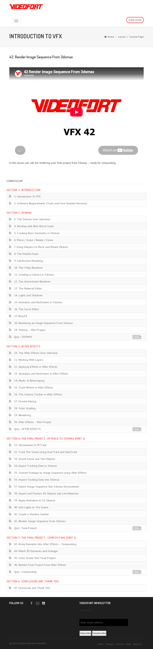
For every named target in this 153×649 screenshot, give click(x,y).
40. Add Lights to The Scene (31, 507)
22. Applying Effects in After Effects (35, 366)
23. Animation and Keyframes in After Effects (41, 373)
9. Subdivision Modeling (28, 260)
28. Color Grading (25, 408)
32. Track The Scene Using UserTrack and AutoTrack (45, 452)
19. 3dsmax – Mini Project (30, 330)
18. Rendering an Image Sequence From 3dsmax (43, 323)
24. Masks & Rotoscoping (29, 380)
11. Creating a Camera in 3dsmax (34, 274)
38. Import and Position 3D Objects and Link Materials (46, 493)
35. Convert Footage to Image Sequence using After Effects (50, 472)
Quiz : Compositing (25, 571)
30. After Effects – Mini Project (32, 422)
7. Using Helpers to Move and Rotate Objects (41, 247)
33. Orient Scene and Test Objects (34, 459)
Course (122, 36)
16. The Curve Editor (26, 309)
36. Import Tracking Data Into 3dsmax (37, 479)
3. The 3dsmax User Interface (32, 219)
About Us (137, 644)
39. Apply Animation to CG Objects (34, 500)
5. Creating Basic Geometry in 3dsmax (37, 233)
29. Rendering (22, 415)
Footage (109, 644)
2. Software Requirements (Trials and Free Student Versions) (50, 203)
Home (111, 36)
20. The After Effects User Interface (36, 353)
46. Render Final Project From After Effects (40, 565)
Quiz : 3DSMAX (23, 337)
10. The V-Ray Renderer (28, 267)
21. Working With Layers (28, 360)
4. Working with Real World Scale (34, 226)
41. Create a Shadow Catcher (31, 514)
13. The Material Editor (28, 288)
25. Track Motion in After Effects (33, 387)
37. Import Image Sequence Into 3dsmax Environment (46, 486)
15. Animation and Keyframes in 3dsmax (38, 302)
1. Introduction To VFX (27, 196)
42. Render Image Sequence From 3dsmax (40, 521)
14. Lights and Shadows (28, 295)
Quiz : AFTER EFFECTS (27, 429)
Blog (128, 644)
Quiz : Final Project (25, 528)
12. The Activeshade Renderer (32, 281)
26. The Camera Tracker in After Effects (38, 394)
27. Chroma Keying (25, 401)
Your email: (85, 610)
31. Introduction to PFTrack (30, 445)
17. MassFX (20, 316)
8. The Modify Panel (26, 254)
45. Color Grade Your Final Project (35, 558)
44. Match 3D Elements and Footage (36, 551)
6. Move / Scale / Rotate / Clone (33, 240)
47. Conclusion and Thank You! (32, 588)
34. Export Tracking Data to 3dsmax (35, 465)
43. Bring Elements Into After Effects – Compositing (45, 544)
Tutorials (120, 644)
